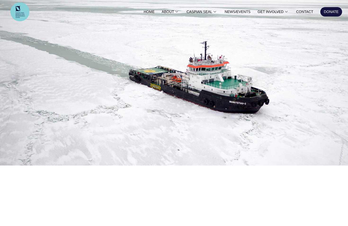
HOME (149, 12)
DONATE (331, 12)
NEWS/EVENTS (237, 12)
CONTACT (304, 12)
